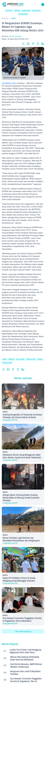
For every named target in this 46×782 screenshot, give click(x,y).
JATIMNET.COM (9, 83)
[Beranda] (13, 4)
